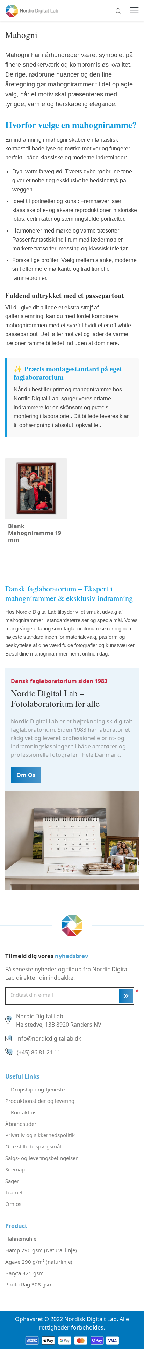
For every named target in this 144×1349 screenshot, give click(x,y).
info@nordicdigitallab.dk (48, 1038)
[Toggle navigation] (134, 11)
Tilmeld (126, 996)
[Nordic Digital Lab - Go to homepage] (72, 924)
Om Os (25, 775)
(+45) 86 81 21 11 (38, 1052)
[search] (118, 10)
